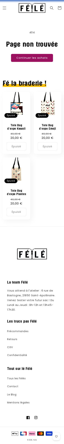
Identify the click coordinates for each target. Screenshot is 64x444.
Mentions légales (18, 402)
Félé (35, 440)
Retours (12, 339)
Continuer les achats (32, 58)
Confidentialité (17, 355)
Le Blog (11, 394)
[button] (4, 8)
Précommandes (17, 331)
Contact (12, 386)
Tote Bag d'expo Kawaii (16, 127)
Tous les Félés (16, 378)
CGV (10, 347)
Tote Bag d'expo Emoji (47, 127)
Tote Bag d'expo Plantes (16, 192)
